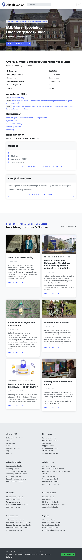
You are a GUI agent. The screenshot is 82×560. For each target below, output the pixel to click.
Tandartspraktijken (13, 126)
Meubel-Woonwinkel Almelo (53, 469)
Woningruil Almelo (49, 520)
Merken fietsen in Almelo (56, 322)
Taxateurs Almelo (13, 502)
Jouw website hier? (18, 162)
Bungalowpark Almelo (50, 484)
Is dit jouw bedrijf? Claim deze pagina (41, 166)
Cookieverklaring (13, 448)
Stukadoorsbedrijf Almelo (16, 479)
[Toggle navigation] (78, 4)
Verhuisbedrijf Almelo (14, 481)
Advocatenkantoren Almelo (17, 527)
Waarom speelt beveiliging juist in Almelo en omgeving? (23, 385)
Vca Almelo (46, 499)
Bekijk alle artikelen (67, 226)
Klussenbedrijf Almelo (14, 497)
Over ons (9, 445)
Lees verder (14, 283)
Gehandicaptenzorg (14, 123)
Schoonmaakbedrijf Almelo (17, 504)
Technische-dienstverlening (58, 257)
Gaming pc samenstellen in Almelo (58, 383)
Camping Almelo (48, 476)
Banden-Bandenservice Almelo (18, 525)
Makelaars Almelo (13, 507)
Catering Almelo (12, 469)
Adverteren (10, 443)
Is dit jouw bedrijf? (19, 43)
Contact (9, 440)
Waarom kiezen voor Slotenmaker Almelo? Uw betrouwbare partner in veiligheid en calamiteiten (57, 264)
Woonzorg (10, 129)
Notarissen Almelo (13, 499)
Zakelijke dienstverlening (20, 381)
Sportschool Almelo (50, 507)
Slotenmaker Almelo (14, 530)
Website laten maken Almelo (53, 504)
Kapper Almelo (48, 445)
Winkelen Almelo (48, 466)
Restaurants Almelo (14, 466)
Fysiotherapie (11, 121)
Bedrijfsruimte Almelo (50, 527)
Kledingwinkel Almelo (50, 502)
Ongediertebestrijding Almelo (53, 530)
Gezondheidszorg (17, 97)
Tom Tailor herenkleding (20, 257)
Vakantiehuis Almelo (50, 481)
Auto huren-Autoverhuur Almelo (19, 522)
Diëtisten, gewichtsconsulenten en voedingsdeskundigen (27, 21)
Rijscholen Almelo (49, 438)
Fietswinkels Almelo (50, 440)
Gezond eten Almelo (50, 453)
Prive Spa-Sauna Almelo (51, 522)
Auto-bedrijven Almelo (15, 520)
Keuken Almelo (48, 497)
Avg (7, 451)
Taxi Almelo (46, 443)
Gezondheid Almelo (50, 448)
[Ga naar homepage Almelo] (13, 5)
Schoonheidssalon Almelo (16, 471)
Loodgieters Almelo (13, 476)
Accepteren (68, 554)
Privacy (9, 453)
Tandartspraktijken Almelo (16, 474)
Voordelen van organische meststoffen (21, 324)
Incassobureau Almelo (51, 525)
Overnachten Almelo (50, 479)
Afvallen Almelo (48, 451)
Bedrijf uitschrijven (41, 194)
